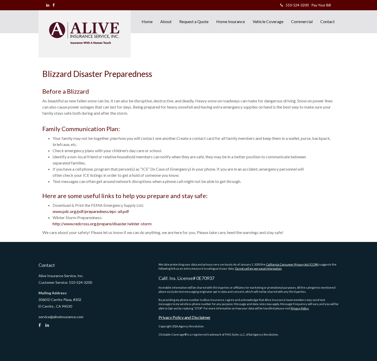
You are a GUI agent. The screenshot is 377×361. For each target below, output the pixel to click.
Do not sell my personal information (258, 268)
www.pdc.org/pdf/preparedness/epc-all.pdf (91, 211)
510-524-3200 (297, 5)
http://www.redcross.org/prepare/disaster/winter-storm (102, 223)
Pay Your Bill (321, 5)
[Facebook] (54, 5)
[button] (165, 21)
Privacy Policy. (300, 308)
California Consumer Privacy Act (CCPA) (292, 264)
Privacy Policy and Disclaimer (184, 317)
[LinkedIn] (47, 5)
